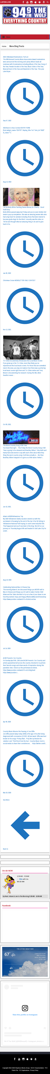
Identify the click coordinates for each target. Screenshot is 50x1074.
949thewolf (22, 1041)
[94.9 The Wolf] (25, 15)
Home (4, 46)
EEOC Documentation (37, 1068)
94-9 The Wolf (9, 1041)
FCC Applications (24, 1070)
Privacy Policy (34, 1070)
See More (6, 800)
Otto (21, 879)
